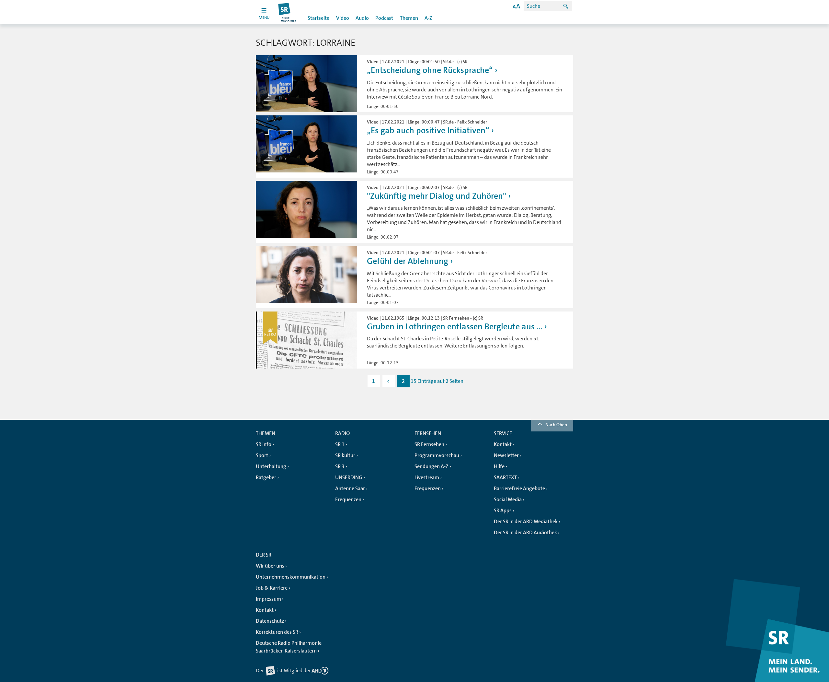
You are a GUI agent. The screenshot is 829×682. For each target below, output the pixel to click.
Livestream (426, 477)
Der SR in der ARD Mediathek (526, 521)
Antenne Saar (350, 488)
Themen (409, 18)
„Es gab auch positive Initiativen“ (428, 130)
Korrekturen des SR (277, 632)
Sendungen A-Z (431, 466)
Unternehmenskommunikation (290, 577)
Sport (262, 455)
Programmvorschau (436, 455)
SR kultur (345, 455)
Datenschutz (270, 621)
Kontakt (503, 444)
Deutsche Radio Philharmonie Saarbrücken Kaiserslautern (289, 647)
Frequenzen (348, 499)
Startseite (318, 18)
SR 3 (340, 466)
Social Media (508, 499)
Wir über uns (270, 566)
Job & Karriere (272, 588)
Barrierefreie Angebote (519, 488)
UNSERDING (348, 477)
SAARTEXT (505, 477)
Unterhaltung (271, 466)
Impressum (268, 599)
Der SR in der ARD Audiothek (525, 532)
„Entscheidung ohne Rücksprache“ (430, 70)
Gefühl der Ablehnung (407, 261)
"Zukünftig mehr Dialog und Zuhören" (436, 196)
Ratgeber (266, 477)
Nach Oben (556, 425)
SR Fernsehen (429, 444)
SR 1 (340, 444)
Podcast (384, 18)
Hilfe (499, 466)
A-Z (428, 18)
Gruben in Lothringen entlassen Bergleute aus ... (454, 326)
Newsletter (506, 455)
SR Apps (503, 510)
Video (342, 18)
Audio (362, 18)
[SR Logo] (287, 12)
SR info (263, 444)
